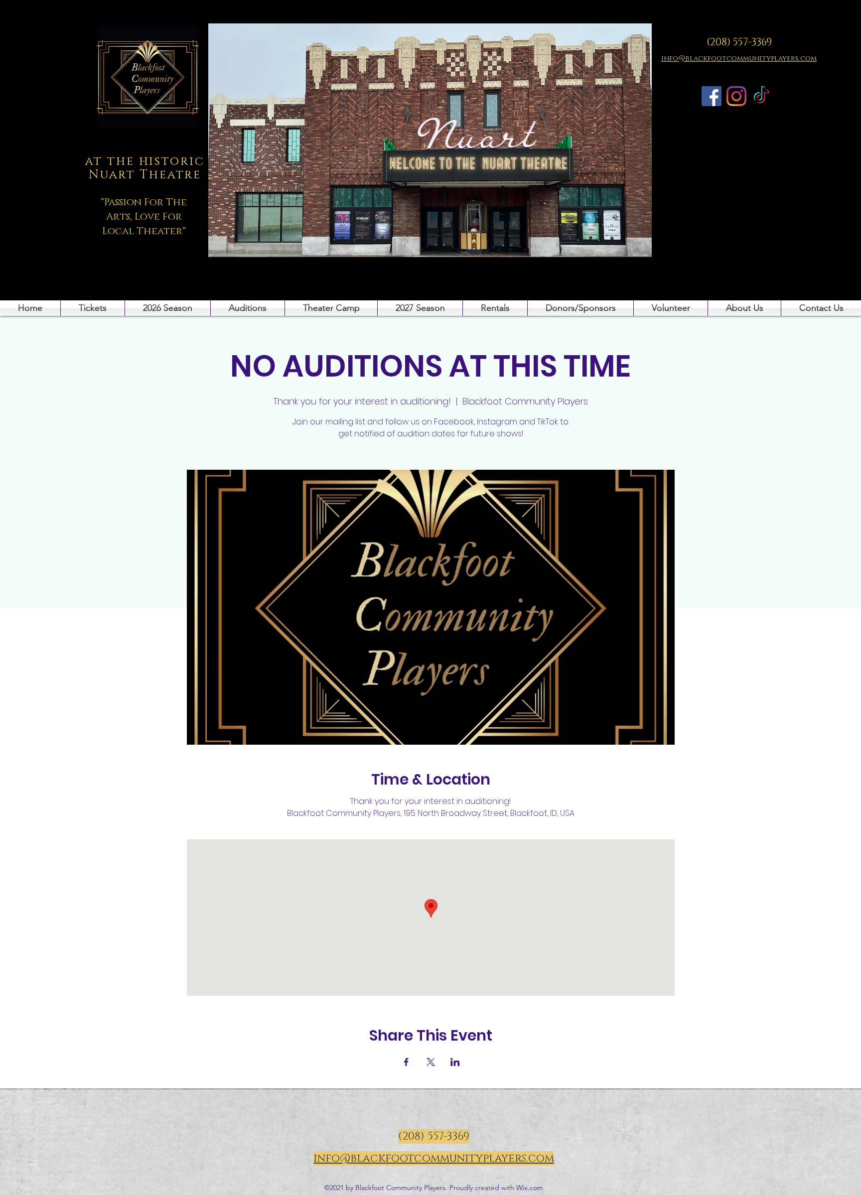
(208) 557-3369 (739, 42)
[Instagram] (736, 96)
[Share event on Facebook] (406, 1062)
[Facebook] (711, 96)
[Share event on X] (430, 1062)
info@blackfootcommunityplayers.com (433, 1158)
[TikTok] (761, 96)
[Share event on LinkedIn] (455, 1062)
